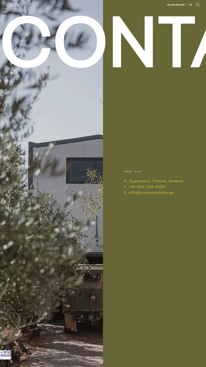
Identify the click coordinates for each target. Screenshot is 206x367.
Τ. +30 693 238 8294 (144, 187)
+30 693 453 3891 (176, 5)
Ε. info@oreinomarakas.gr (149, 193)
